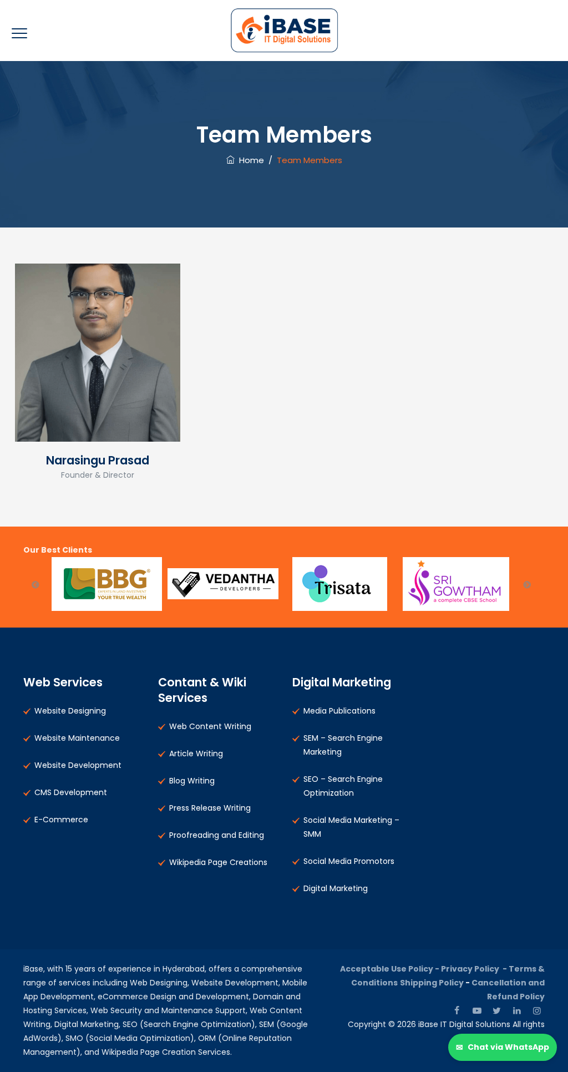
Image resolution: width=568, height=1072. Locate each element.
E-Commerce (61, 819)
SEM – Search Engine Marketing (343, 744)
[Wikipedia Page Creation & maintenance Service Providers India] (284, 30)
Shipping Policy (432, 982)
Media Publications (339, 710)
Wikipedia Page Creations (218, 862)
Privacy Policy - (475, 968)
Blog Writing (192, 780)
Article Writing (196, 753)
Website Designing (70, 710)
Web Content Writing (210, 726)
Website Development (77, 765)
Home (249, 160)
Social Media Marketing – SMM (351, 827)
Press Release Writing (210, 807)
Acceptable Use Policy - (390, 968)
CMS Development (70, 792)
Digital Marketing (335, 888)
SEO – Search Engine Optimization (343, 785)
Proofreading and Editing (216, 835)
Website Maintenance (77, 738)
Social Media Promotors (348, 861)
